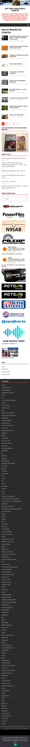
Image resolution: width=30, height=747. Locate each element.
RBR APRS (4, 630)
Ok (15, 744)
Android (3, 402)
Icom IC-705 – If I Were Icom (9, 181)
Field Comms (5, 466)
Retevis (3, 632)
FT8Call (3, 483)
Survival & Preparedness (8, 685)
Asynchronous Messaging (8, 413)
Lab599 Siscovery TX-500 (7, 541)
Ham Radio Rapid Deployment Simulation (11, 509)
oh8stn (3, 587)
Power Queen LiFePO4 (16, 64)
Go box (3, 491)
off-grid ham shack (6, 584)
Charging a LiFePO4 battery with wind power (19, 55)
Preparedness (5, 612)
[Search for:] (15, 199)
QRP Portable (5, 622)
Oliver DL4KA (5, 589)
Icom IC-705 (4, 526)
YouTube (4, 723)
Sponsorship (5, 675)
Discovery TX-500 (6, 440)
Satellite (4, 653)
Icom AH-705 (4, 524)
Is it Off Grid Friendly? (7, 531)
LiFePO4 (3, 546)
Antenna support (6, 405)
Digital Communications (7, 430)
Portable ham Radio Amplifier (9, 599)
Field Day (4, 468)
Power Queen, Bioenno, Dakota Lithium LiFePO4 (18, 106)
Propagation (5, 615)
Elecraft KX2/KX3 (6, 461)
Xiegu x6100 (4, 711)
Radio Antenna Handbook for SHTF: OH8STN (13, 171)
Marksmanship (5, 557)
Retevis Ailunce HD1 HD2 (7, 635)
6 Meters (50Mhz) (6, 390)
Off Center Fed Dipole (7, 569)
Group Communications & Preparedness (11, 501)
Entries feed (5, 369)
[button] (28, 25)
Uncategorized (5, 690)
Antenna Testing (6, 408)
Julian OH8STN (21, 40)
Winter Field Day (5, 695)
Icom (3, 521)
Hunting (3, 519)
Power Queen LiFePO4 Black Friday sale (18, 81)
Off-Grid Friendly (6, 579)
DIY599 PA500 (5, 450)
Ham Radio (4, 503)
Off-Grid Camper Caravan (8, 574)
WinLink (3, 693)
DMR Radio (4, 456)
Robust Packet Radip (7, 645)
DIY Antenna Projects (7, 443)
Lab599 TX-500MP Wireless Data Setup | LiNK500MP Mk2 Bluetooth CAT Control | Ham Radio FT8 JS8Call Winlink (14, 164)
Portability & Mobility (6, 594)
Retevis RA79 (5, 637)
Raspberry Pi (5, 627)
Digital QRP (4, 433)
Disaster (4, 435)
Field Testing (5, 473)
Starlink (3, 678)
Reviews (4, 642)
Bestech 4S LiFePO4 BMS (16, 115)
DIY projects (4, 445)
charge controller (6, 423)
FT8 (2, 481)
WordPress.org (5, 374)
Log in (3, 366)
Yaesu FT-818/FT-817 (6, 716)
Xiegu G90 (4, 706)
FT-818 (3, 478)
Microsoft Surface (6, 564)
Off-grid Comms (5, 577)
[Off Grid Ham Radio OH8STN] (15, 4)
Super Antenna (5, 683)
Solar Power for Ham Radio (8, 670)
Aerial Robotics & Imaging (8, 392)
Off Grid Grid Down (6, 572)
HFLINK (3, 516)
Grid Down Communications (8, 496)
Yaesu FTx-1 (4, 721)
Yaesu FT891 (5, 718)
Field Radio (4, 471)
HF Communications (6, 511)
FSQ (3, 476)
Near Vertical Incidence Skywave (9, 567)
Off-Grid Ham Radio (6, 582)
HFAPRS (3, 514)
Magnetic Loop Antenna (7, 551)
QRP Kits (4, 620)
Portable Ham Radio (6, 597)
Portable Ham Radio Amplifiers (9, 602)
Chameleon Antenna (7, 420)
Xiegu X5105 (4, 708)
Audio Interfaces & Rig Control (9, 415)
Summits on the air (6, 680)
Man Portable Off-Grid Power (9, 554)
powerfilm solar (5, 610)
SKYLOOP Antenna (6, 663)
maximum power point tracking (9, 559)
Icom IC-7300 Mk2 (6, 529)
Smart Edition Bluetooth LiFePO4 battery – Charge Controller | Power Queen (19, 37)
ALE (2, 397)
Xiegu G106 (4, 703)
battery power (5, 418)
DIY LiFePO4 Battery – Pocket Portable (18, 90)
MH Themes (24, 728)
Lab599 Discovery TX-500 (8, 539)
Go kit (3, 493)
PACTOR (4, 592)
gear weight (4, 486)
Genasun (4, 488)
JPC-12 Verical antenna (7, 534)
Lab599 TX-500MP (6, 544)
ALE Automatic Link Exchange (8, 400)
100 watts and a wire (7, 387)
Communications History (7, 425)
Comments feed (6, 372)
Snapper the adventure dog (8, 665)
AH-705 (3, 395)
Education (4, 458)
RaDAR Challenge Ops (7, 625)
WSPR (3, 698)
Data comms (5, 428)
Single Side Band (6, 660)
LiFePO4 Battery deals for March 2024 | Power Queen (19, 47)
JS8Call (3, 536)
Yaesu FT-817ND (5, 713)
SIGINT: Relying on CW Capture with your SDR (13, 158)
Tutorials (4, 688)
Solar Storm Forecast (7, 673)
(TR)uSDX (4, 385)
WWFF (3, 700)
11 (13, 124)
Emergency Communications (8, 463)
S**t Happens (5, 650)
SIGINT (3, 658)
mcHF (3, 562)
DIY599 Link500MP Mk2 (7, 448)
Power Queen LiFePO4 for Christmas (17, 72)
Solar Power (5, 668)
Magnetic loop (5, 549)
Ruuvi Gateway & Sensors (8, 648)
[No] (28, 741)
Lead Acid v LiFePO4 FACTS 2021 (19, 98)
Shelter (3, 655)
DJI (2, 453)
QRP (3, 617)
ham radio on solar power (8, 506)
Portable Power (5, 605)
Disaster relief (5, 438)
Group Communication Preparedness (11, 498)
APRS (3, 410)
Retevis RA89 (5, 640)
